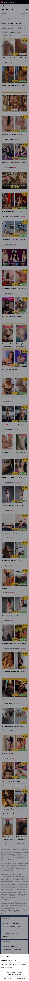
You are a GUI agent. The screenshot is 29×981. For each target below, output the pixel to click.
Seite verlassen (21, 978)
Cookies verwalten (8, 978)
